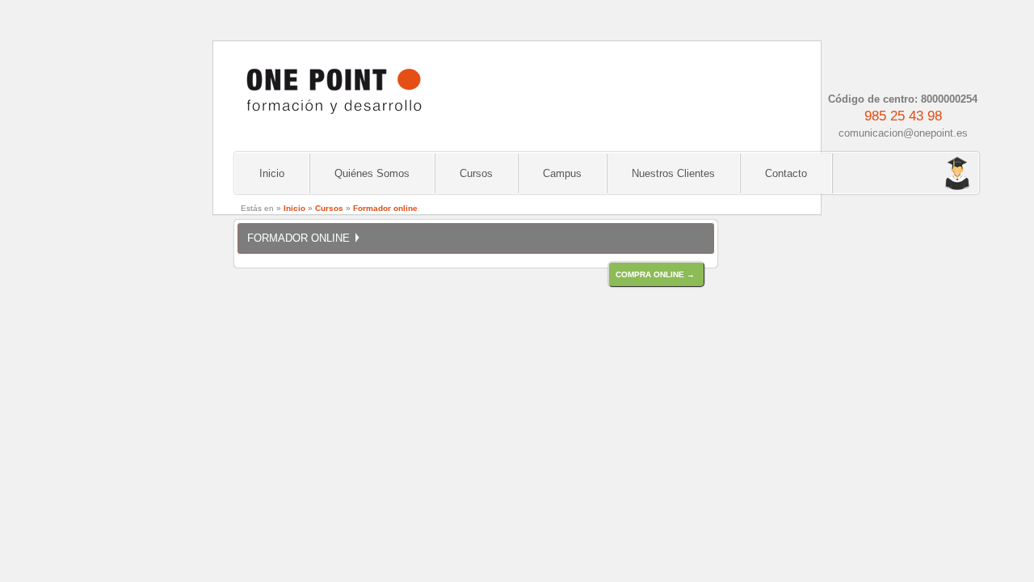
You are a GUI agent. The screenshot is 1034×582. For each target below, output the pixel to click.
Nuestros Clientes (673, 173)
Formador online (385, 208)
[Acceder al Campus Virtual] (921, 174)
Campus (562, 173)
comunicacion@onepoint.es (903, 133)
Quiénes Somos (372, 173)
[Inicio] (332, 121)
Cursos (476, 173)
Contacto (786, 173)
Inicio (271, 173)
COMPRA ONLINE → (655, 274)
